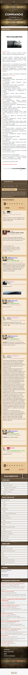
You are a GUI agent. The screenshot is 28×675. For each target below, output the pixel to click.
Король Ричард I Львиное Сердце (15, 232)
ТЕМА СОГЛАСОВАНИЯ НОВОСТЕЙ (10, 621)
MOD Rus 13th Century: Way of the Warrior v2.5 (13, 583)
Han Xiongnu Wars (6, 540)
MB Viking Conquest (6, 531)
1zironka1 (9, 357)
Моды (4, 502)
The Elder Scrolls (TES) (7, 548)
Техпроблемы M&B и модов (9, 513)
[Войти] (26, 1)
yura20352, (4, 630)
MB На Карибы (5, 515)
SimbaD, (4, 643)
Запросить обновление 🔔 (9, 189)
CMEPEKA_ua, (5, 585)
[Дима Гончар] (5, 257)
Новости (5, 504)
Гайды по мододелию (9, 489)
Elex (3, 553)
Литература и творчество (8, 562)
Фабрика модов (5, 482)
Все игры (4, 546)
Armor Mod (12, 75)
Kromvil (9, 213)
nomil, (3, 602)
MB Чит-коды (5, 538)
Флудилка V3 (5, 635)
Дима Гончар (10, 259)
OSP (17, 186)
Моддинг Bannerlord (7, 485)
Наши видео (5, 557)
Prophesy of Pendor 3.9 (7, 613)
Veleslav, (4, 607)
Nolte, (3, 622)
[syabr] (5, 447)
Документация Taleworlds (10, 487)
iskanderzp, (4, 637)
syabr (8, 449)
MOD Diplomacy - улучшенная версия (11, 629)
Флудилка (4, 494)
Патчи (4, 506)
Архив (3, 564)
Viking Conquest (6, 29)
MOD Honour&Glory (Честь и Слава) (10, 605)
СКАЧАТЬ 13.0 (5, 51)
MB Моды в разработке (7, 533)
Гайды (3, 555)
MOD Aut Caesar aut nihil (8, 591)
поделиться (6, 235)
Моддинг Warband (7, 491)
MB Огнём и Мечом (6, 522)
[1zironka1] (5, 317)
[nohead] (5, 281)
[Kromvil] (5, 211)
